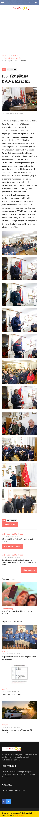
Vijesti (15, 55)
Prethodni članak (12, 547)
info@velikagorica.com (15, 790)
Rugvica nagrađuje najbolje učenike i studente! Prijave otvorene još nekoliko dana (19, 562)
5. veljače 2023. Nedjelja (12, 58)
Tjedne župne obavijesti (12, 694)
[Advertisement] (19, 32)
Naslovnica (6, 55)
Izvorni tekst (9, 525)
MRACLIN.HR (11, 69)
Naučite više (19, 815)
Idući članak (28, 570)
